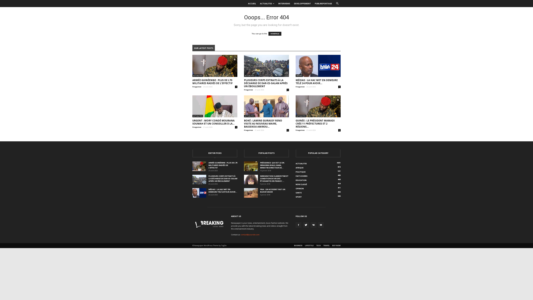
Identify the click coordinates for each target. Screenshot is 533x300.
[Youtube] (321, 225)
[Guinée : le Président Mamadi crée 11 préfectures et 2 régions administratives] (318, 106)
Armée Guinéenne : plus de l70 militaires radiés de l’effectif (212, 82)
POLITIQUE (301, 172)
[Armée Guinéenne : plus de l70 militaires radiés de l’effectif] (214, 66)
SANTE (299, 192)
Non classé (301, 184)
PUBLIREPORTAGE (323, 3)
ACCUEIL (252, 3)
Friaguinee (196, 87)
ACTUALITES (266, 3)
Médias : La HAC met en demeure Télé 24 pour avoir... (317, 82)
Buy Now (336, 245)
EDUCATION (301, 180)
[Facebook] (298, 225)
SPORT (299, 197)
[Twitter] (306, 225)
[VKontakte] (313, 225)
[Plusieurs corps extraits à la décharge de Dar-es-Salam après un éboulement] (266, 66)
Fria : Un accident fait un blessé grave (272, 190)
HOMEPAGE (275, 34)
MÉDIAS (299, 76)
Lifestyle (309, 245)
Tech (318, 245)
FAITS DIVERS (301, 176)
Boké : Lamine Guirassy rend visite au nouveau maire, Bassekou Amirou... (263, 123)
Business (298, 245)
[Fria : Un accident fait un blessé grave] (251, 193)
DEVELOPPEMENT (302, 3)
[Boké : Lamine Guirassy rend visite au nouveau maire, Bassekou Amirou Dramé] (266, 106)
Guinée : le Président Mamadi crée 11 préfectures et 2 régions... (315, 123)
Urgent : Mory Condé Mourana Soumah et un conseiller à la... (213, 122)
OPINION (300, 188)
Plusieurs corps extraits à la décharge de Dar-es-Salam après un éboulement (266, 83)
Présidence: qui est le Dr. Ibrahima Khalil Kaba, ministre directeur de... (272, 165)
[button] (337, 3)
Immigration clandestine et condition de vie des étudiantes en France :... (274, 178)
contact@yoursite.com (250, 234)
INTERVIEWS (284, 3)
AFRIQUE (299, 167)
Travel (326, 245)
